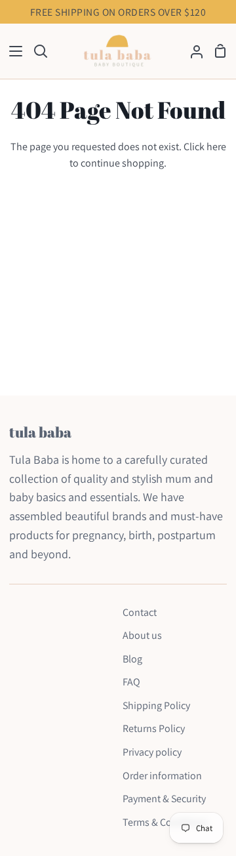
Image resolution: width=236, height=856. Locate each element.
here (216, 146)
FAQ (131, 682)
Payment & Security (164, 798)
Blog (132, 659)
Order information (162, 776)
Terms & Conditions (165, 822)
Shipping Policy (156, 705)
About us (142, 635)
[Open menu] (12, 51)
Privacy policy (152, 752)
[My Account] (191, 51)
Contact (140, 612)
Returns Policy (154, 728)
